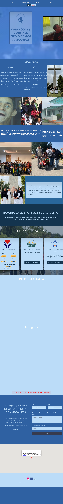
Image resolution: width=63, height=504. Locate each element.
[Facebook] (31, 479)
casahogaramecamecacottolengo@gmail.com (16, 425)
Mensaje (33, 414)
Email (49, 404)
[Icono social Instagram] (28, 479)
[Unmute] (46, 39)
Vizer (43, 482)
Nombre (33, 404)
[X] (35, 479)
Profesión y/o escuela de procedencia (38, 425)
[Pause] (44, 39)
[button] (3, 256)
